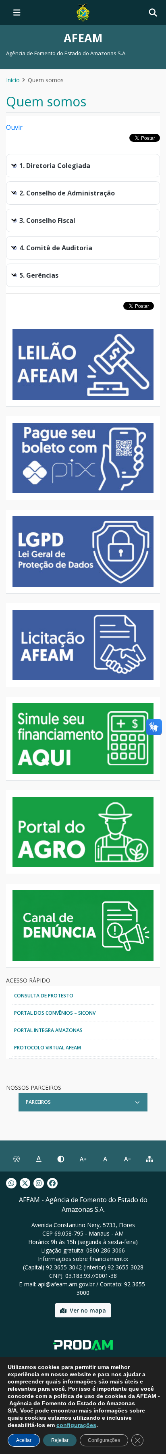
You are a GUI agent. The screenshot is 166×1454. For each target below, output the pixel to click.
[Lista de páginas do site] (149, 1159)
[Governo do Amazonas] (83, 11)
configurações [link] (76, 1425)
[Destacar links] (38, 1159)
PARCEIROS (38, 1102)
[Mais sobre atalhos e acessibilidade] (16, 1159)
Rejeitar (59, 1440)
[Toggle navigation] (17, 12)
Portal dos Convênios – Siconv (54, 1012)
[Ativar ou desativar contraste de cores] (60, 1159)
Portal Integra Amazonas (48, 1030)
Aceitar (23, 1440)
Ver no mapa (88, 1310)
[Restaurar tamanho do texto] (105, 1159)
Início (13, 80)
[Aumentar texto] (83, 1159)
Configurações (104, 1440)
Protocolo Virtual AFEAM (47, 1047)
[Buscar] (153, 12)
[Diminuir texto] (127, 1159)
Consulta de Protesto (43, 995)
